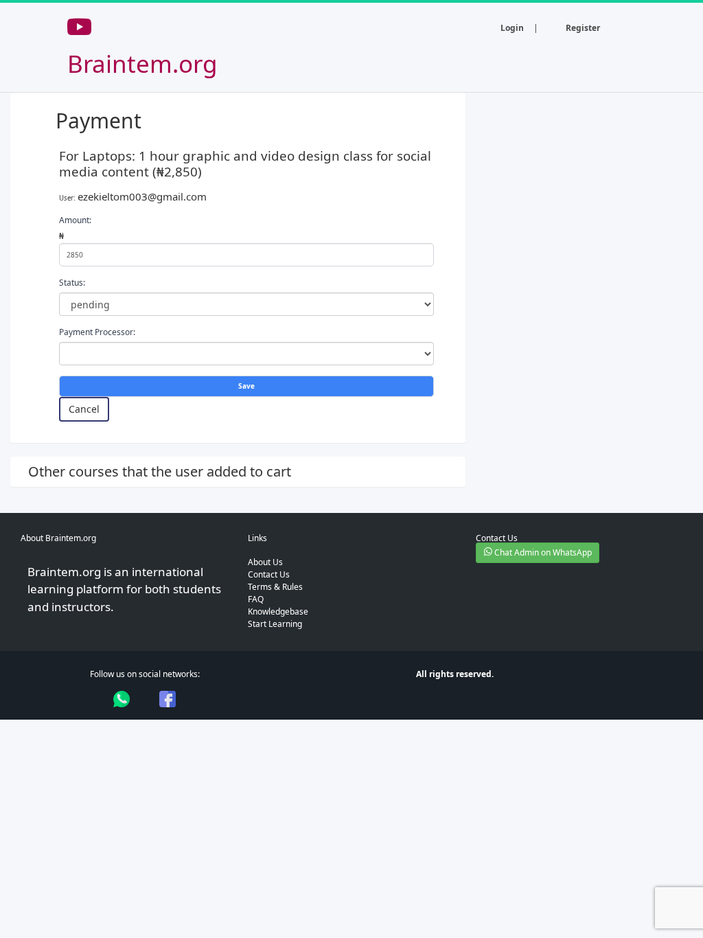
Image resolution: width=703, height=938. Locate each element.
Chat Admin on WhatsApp (542, 552)
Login (512, 28)
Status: (72, 282)
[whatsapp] (121, 699)
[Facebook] (167, 699)
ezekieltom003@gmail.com (142, 196)
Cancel (84, 408)
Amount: (75, 220)
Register (583, 28)
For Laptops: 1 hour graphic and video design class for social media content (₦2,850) (245, 163)
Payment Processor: (97, 332)
